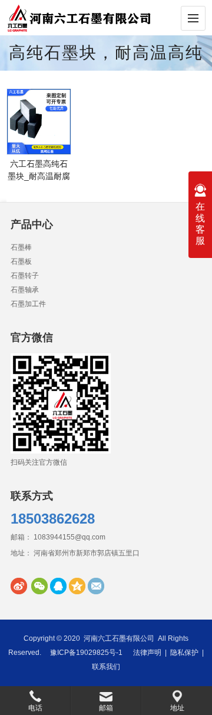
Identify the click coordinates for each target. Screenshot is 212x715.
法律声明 (147, 652)
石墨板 (21, 261)
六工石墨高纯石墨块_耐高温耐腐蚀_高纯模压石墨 (39, 176)
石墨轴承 (25, 290)
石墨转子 (25, 276)
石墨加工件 (28, 304)
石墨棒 (21, 247)
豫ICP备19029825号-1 (86, 652)
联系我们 (106, 667)
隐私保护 (184, 652)
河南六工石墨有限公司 (119, 638)
